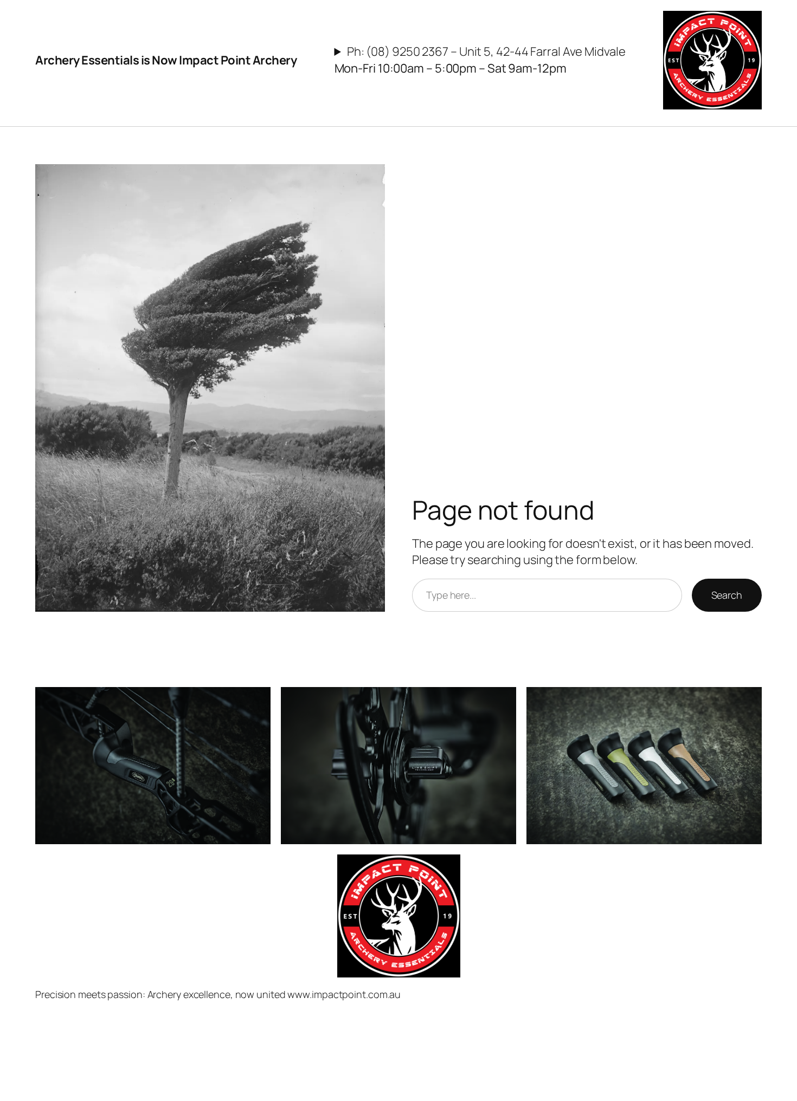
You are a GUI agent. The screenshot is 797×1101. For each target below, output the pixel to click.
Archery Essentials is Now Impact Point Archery (166, 60)
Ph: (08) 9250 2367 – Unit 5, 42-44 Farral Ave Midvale (480, 59)
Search (726, 594)
